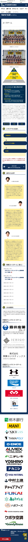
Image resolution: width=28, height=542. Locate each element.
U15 (13, 123)
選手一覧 (8, 8)
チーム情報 (8, 12)
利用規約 (12, 533)
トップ (2, 12)
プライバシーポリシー (21, 531)
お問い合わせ (13, 531)
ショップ (21, 8)
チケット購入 (5, 539)
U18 (21, 123)
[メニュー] (26, 5)
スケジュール (15, 8)
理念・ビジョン (6, 123)
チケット (3, 8)
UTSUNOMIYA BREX (11, 5)
